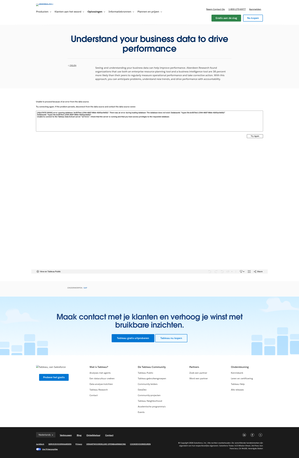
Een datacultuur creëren (102, 378)
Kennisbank (237, 372)
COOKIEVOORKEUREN (140, 444)
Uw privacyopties (50, 449)
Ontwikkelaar (93, 435)
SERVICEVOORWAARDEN (59, 444)
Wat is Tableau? (99, 367)
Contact (94, 395)
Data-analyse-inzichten (101, 384)
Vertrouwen (66, 435)
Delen (72, 65)
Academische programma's (152, 406)
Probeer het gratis (54, 377)
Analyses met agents (100, 372)
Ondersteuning (240, 367)
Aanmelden (255, 9)
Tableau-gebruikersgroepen (152, 378)
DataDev (142, 389)
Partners (194, 367)
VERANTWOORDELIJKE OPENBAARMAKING (106, 444)
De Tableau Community (152, 367)
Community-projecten (149, 395)
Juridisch (40, 444)
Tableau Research (99, 389)
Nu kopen (253, 18)
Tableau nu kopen (171, 338)
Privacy (79, 444)
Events (141, 412)
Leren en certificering (242, 378)
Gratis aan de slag (226, 18)
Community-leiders (147, 384)
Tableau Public (145, 372)
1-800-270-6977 (237, 9)
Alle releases (237, 389)
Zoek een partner (198, 372)
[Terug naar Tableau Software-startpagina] (49, 3)
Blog (79, 435)
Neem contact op (215, 9)
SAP (85, 288)
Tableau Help (238, 384)
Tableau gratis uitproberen (133, 338)
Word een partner (198, 378)
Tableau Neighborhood (150, 401)
